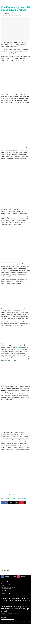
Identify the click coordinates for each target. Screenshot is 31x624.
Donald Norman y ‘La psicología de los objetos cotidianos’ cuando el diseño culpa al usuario (15, 609)
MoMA (6, 360)
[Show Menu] (1, 2)
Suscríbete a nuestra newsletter (8, 587)
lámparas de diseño (21, 498)
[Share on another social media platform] (25, 502)
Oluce (19, 347)
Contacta (3, 585)
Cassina (11, 54)
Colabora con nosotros (6, 588)
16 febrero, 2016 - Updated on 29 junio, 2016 (12, 15)
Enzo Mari (23, 447)
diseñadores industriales (10, 498)
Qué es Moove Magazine (6, 584)
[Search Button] (29, 2)
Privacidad (3, 590)
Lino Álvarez (7, 13)
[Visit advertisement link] (15, 519)
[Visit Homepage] (15, 2)
